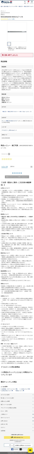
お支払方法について (7, 390)
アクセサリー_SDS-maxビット (9, 130)
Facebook (16, 449)
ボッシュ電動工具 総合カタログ (9, 120)
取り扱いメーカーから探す (7, 398)
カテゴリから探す (5, 394)
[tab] (5, 167)
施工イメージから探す (6, 404)
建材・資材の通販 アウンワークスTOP (9, 6)
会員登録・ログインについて (9, 389)
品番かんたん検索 (5, 401)
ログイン (3, 427)
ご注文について (24, 389)
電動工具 (20, 6)
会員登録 (3, 430)
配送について (19, 390)
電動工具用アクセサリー (13, 111)
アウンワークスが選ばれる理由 (8, 407)
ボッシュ (3, 11)
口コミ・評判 (4, 411)
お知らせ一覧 (4, 424)
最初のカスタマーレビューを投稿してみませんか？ (17, 177)
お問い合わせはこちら (18, 437)
